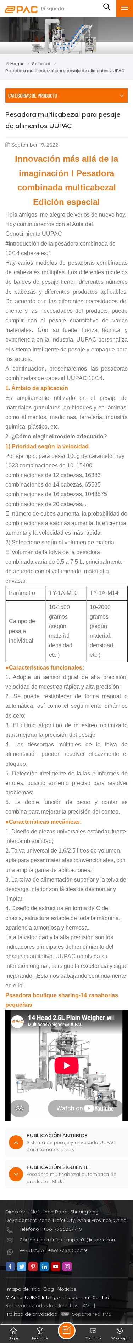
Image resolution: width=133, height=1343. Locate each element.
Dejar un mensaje (67, 1330)
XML (87, 1305)
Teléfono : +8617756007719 (51, 1229)
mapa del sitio (23, 1288)
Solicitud (41, 63)
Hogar (17, 63)
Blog (49, 1288)
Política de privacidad (32, 1314)
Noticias (66, 1288)
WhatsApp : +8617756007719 (53, 1250)
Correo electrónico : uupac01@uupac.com (68, 1239)
